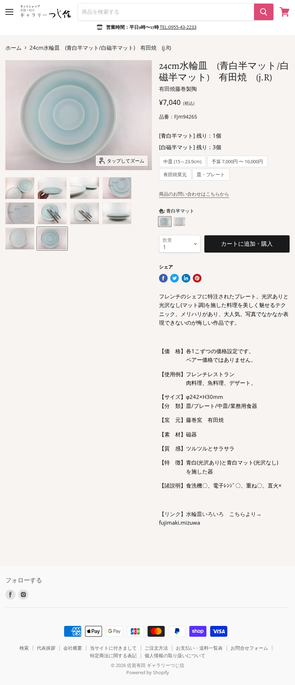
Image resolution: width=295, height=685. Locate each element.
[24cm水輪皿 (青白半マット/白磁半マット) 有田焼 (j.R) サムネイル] (20, 188)
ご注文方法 (156, 648)
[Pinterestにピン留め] (197, 278)
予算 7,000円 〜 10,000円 (237, 161)
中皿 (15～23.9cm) (182, 161)
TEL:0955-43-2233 (178, 27)
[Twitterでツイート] (174, 278)
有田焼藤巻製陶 (178, 88)
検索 (24, 648)
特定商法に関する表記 (113, 655)
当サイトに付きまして (113, 648)
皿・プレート (211, 174)
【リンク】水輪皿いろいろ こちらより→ (210, 513)
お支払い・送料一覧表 (199, 648)
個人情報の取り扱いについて (175, 655)
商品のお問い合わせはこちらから (194, 194)
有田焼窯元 (175, 174)
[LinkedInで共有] (186, 278)
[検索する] (263, 12)
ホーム (13, 48)
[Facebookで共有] (163, 278)
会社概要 (72, 648)
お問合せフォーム (249, 648)
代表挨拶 (46, 648)
